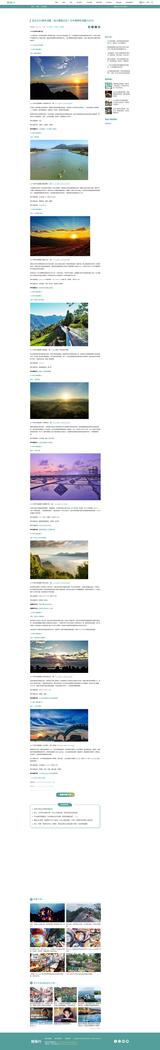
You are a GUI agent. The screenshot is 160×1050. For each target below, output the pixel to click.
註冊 (147, 2)
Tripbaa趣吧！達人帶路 (60, 504)
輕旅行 (11, 2)
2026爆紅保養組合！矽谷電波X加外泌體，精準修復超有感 (53, 816)
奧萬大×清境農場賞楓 (45, 371)
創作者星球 (129, 2)
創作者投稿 (48, 1038)
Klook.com (108, 123)
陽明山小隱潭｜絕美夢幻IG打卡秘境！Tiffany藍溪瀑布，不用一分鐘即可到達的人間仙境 (63, 820)
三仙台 (51, 749)
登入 (143, 2)
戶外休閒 (89, 2)
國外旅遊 (99, 2)
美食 (63, 2)
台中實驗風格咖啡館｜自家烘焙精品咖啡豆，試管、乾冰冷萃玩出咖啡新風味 (118, 72)
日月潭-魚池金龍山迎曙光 (46, 287)
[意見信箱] (123, 1041)
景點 (56, 2)
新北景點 (44, 6)
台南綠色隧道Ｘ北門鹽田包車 (47, 529)
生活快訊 (109, 2)
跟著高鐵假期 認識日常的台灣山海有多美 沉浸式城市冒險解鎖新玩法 (118, 48)
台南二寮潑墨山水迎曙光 (46, 442)
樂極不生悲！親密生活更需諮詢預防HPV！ (41, 1025)
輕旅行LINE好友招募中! (121, 6)
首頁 (32, 6)
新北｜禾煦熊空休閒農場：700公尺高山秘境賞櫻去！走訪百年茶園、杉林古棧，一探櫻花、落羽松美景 (65, 1005)
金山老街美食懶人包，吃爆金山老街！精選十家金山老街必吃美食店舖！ (41, 1005)
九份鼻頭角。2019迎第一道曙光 (48, 129)
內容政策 (67, 1038)
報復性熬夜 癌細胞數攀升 (62, 1024)
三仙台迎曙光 (93, 758)
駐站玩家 (118, 2)
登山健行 (79, 2)
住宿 (71, 2)
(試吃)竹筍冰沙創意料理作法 (43, 809)
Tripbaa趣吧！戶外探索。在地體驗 (55, 27)
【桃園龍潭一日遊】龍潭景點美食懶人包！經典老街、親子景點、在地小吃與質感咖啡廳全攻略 (118, 54)
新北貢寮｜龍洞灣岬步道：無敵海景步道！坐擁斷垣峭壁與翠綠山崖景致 (89, 1005)
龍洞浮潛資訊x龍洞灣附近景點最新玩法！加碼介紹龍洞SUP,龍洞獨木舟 (89, 1025)
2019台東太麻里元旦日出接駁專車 (48, 698)
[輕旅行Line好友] (127, 1041)
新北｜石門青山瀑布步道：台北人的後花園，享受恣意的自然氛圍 (55, 813)
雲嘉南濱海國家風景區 (45, 525)
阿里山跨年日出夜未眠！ (46, 604)
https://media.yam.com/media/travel (68, 1042)
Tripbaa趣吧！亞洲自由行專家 (63, 103)
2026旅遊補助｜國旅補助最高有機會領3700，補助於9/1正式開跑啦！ (118, 42)
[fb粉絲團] (115, 1041)
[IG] (119, 1041)
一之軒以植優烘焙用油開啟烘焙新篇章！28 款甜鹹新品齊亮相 (118, 66)
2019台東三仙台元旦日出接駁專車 (48, 773)
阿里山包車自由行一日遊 (46, 608)
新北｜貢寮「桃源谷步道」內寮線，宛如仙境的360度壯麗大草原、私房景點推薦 (60, 824)
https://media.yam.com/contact (68, 1044)
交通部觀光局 (42, 205)
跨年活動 (77, 758)
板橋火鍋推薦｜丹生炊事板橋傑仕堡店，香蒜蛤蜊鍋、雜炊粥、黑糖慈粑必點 (118, 60)
